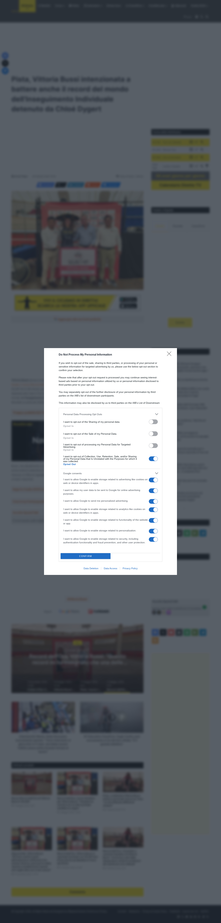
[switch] (153, 421)
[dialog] (110, 461)
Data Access (110, 568)
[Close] (170, 355)
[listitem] (110, 414)
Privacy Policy (130, 568)
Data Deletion (91, 568)
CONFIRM (85, 556)
